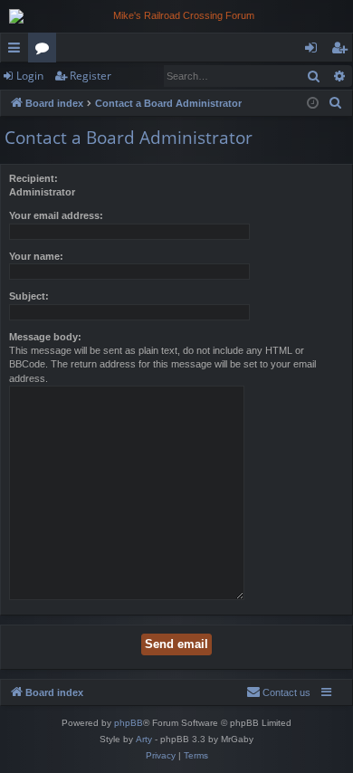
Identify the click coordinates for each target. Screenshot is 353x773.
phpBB (128, 723)
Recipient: (33, 178)
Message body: (45, 336)
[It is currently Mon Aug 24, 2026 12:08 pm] (313, 103)
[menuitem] (336, 103)
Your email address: (56, 215)
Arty (144, 739)
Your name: (36, 256)
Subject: (29, 296)
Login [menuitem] (314, 50)
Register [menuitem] (343, 50)
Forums (45, 50)
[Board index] (176, 16)
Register (90, 75)
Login (29, 75)
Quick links (17, 50)
